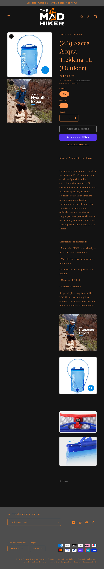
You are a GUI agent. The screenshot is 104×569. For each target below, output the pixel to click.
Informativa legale (90, 562)
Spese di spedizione (82, 81)
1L (64, 105)
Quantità (62, 112)
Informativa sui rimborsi (66, 559)
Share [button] (65, 481)
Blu (64, 94)
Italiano (36, 549)
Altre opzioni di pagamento (78, 144)
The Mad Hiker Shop (30, 559)
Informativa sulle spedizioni (61, 562)
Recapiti (77, 562)
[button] (9, 16)
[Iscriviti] (57, 522)
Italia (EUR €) (16, 549)
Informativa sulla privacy (87, 559)
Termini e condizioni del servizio (35, 562)
